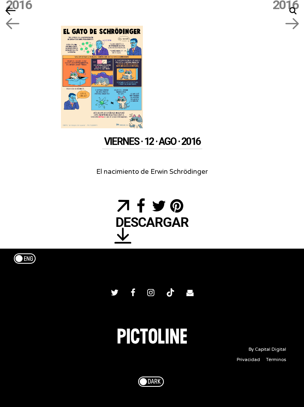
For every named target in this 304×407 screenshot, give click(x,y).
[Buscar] (293, 11)
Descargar (152, 223)
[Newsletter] (190, 294)
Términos (276, 359)
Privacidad (248, 359)
